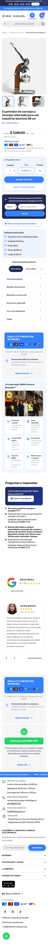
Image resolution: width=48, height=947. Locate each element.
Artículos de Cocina (16, 32)
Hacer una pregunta (22, 498)
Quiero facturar (22, 373)
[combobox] (24, 24)
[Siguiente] (42, 269)
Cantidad (10, 165)
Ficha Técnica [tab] (16, 269)
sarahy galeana (28, 605)
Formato (40, 165)
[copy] (19, 123)
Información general (14, 279)
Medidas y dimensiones (16, 287)
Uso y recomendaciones (16, 311)
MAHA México (27, 579)
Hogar (4, 32)
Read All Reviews (35, 658)
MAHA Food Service (18, 926)
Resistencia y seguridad (16, 303)
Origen (9, 319)
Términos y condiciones (12, 922)
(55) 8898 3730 (14, 803)
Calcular (25, 214)
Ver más (35, 4)
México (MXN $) (13, 893)
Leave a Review (17, 591)
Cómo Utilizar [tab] (31, 269)
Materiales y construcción (17, 295)
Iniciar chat (22, 764)
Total (26, 165)
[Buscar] (42, 23)
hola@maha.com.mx (16, 811)
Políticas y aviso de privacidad (15, 917)
